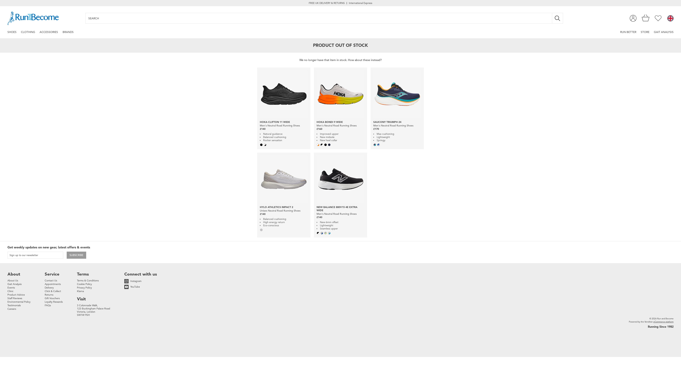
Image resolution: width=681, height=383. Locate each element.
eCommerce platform (663, 321)
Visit (81, 299)
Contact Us (51, 280)
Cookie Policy (84, 284)
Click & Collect (53, 291)
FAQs (48, 305)
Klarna (80, 291)
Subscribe (76, 255)
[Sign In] (633, 18)
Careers (11, 308)
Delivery (49, 287)
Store (645, 32)
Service (52, 274)
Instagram (136, 281)
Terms (83, 274)
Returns (49, 294)
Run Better (628, 32)
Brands (68, 32)
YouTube (135, 286)
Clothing (28, 32)
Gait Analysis (664, 32)
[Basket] (645, 18)
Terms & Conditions (88, 280)
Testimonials (14, 305)
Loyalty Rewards (54, 301)
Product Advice (16, 294)
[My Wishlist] (658, 18)
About (13, 274)
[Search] (557, 18)
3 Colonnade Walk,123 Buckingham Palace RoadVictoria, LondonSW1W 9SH (93, 310)
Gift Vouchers (52, 298)
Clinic (10, 291)
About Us (12, 280)
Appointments (53, 284)
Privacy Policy (84, 287)
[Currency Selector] (670, 18)
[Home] (33, 18)
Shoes (11, 32)
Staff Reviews (14, 298)
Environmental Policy (19, 301)
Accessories (49, 32)
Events (11, 287)
